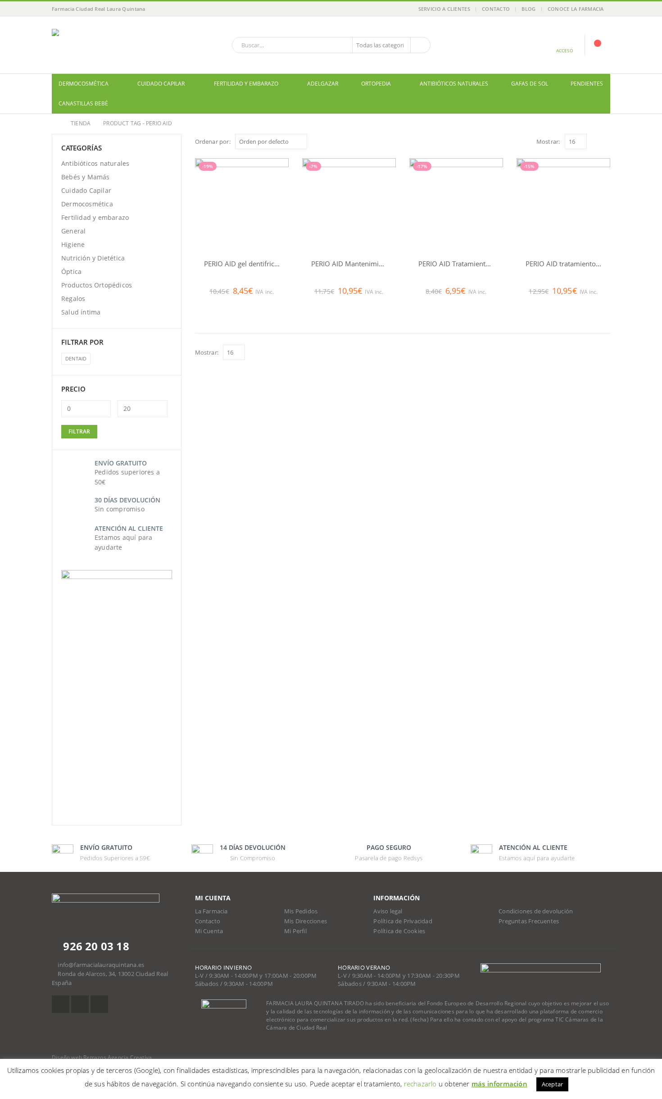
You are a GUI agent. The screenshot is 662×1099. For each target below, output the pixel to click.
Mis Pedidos (300, 911)
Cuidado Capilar (161, 83)
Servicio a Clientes (444, 8)
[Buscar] (419, 45)
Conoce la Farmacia (576, 8)
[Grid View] (595, 141)
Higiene (73, 244)
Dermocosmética (84, 83)
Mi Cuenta (209, 931)
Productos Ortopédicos (96, 285)
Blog (528, 8)
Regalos (73, 298)
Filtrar (79, 431)
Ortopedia (376, 83)
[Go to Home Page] (55, 123)
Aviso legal (387, 911)
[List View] (606, 141)
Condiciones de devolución (536, 911)
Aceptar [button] (552, 1084)
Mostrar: (548, 141)
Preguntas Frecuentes (529, 921)
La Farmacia (211, 911)
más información (499, 1083)
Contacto (496, 8)
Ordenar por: (213, 141)
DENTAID (75, 358)
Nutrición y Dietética (93, 258)
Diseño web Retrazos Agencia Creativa (102, 1057)
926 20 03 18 (94, 946)
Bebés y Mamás (85, 177)
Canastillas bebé (83, 103)
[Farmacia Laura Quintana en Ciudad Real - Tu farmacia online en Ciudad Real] (108, 45)
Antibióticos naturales (454, 83)
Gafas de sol (529, 83)
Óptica (71, 271)
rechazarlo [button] (420, 1083)
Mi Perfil (295, 931)
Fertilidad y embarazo (246, 83)
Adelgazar (322, 83)
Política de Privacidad (402, 921)
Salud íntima (80, 312)
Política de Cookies (399, 931)
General (73, 231)
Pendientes (587, 83)
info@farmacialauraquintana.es (101, 965)
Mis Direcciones (305, 921)
